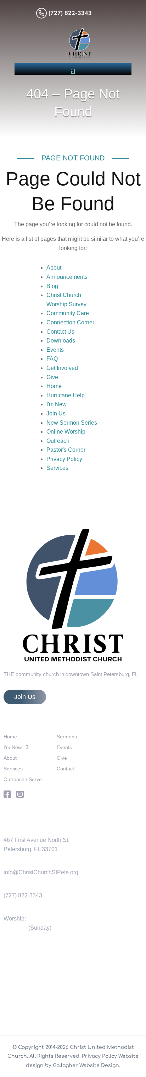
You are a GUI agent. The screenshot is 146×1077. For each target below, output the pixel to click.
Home (54, 386)
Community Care (67, 313)
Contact (65, 768)
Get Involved (62, 368)
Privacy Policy (64, 459)
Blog (52, 286)
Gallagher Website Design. (86, 1065)
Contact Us (60, 332)
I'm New (56, 404)
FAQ (52, 359)
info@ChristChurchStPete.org (41, 872)
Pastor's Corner (65, 450)
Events (55, 350)
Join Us (56, 413)
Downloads (60, 341)
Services (57, 468)
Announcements (67, 277)
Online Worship (65, 432)
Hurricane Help (65, 395)
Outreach (57, 441)
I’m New (13, 747)
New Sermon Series (71, 423)
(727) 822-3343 (23, 895)
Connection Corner (70, 322)
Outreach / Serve (23, 779)
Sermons (67, 736)
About (53, 268)
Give (52, 377)
